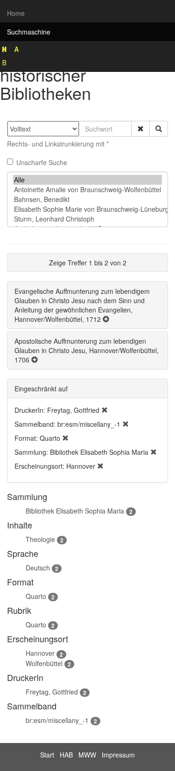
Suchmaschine (28, 31)
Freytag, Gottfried (52, 691)
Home (16, 13)
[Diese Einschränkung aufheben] (104, 410)
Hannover (40, 653)
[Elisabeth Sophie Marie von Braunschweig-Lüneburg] (87, 209)
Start (47, 754)
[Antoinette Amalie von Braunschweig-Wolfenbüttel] (87, 189)
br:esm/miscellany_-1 (57, 720)
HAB (66, 754)
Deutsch (38, 567)
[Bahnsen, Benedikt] (87, 199)
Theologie (40, 539)
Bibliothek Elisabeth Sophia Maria (75, 510)
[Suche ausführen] (158, 129)
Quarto (36, 596)
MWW (87, 754)
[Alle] (87, 180)
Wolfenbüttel (44, 663)
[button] (140, 129)
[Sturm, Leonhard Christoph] (87, 219)
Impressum (118, 754)
